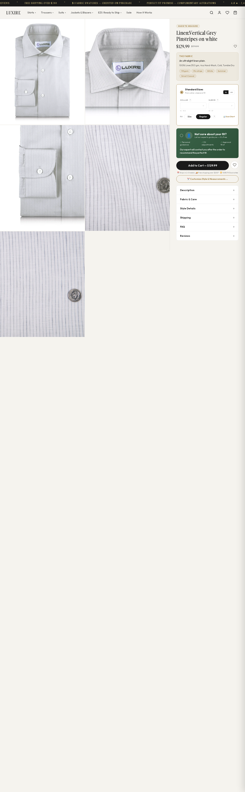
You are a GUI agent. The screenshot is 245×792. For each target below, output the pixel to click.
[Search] (211, 12)
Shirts (31, 12)
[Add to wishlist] (235, 46)
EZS (109, 12)
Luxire (13, 13)
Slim (190, 116)
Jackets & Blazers (82, 12)
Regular (203, 116)
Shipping (185, 217)
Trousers (47, 12)
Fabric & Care (188, 199)
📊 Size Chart (229, 116)
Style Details (187, 208)
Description (187, 190)
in (226, 92)
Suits (62, 12)
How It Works (144, 12)
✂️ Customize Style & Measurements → (207, 179)
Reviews (185, 235)
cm (231, 92)
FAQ (182, 226)
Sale (128, 12)
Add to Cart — (202, 165)
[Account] (219, 12)
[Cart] (235, 12)
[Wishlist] (227, 12)
